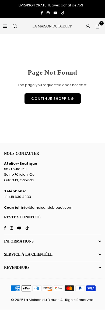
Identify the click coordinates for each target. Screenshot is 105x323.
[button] (97, 26)
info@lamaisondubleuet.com (46, 207)
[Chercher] (15, 25)
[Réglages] (88, 26)
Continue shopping (52, 98)
